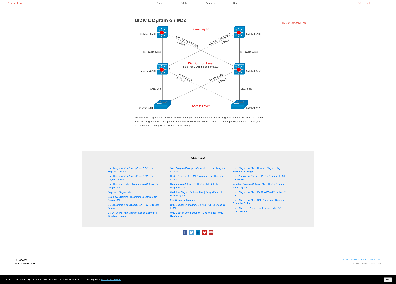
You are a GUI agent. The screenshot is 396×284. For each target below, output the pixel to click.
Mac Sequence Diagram (182, 200)
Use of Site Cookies (111, 279)
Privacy (372, 259)
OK (387, 279)
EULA (363, 259)
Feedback (354, 259)
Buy (235, 3)
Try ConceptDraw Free (294, 23)
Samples (210, 3)
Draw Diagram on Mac (161, 20)
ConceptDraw (15, 3)
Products (161, 3)
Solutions (185, 3)
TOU (379, 259)
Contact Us (343, 259)
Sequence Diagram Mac (120, 192)
